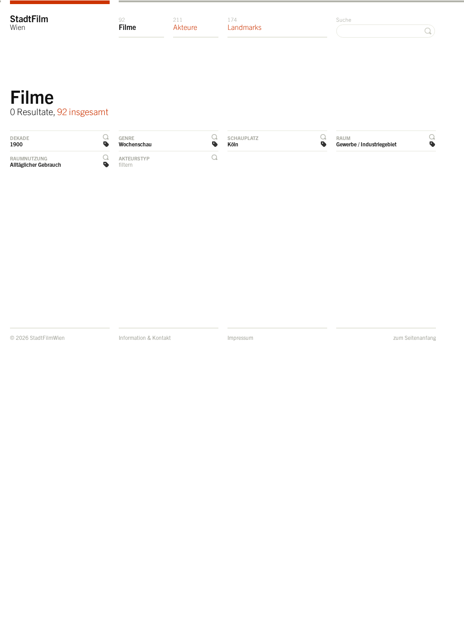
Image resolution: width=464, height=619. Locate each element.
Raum (343, 138)
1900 (16, 143)
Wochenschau (135, 143)
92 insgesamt (82, 111)
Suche (343, 19)
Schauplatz (242, 138)
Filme (127, 23)
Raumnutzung (28, 158)
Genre (126, 138)
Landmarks (244, 23)
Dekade (19, 138)
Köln (232, 143)
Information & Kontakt (145, 337)
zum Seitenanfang (414, 337)
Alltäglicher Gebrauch (35, 164)
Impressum (240, 337)
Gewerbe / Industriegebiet (366, 143)
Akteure (185, 23)
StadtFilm (29, 22)
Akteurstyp (134, 158)
